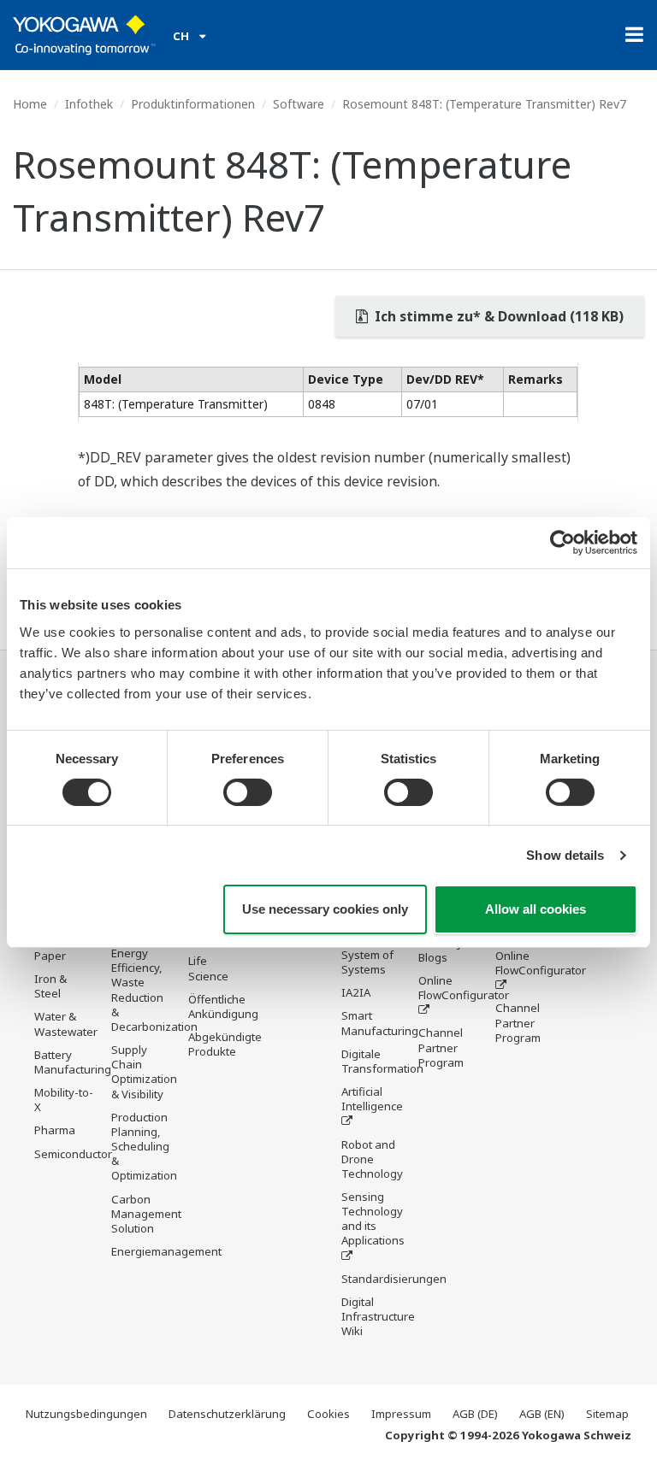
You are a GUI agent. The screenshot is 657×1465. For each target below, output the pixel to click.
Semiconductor (73, 1154)
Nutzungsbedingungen (86, 1413)
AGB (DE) (475, 1413)
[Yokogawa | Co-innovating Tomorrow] (84, 35)
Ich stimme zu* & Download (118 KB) (497, 316)
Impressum (401, 1413)
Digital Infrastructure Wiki (378, 1316)
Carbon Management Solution (146, 1213)
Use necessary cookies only (325, 909)
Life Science (208, 968)
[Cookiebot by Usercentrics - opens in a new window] (562, 543)
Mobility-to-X (63, 1100)
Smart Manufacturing (379, 1023)
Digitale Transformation (382, 1061)
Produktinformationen (193, 104)
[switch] (247, 792)
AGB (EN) (542, 1413)
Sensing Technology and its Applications (373, 1218)
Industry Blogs (440, 950)
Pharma (54, 1130)
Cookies (328, 1413)
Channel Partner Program (441, 1047)
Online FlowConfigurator (463, 988)
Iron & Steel (50, 986)
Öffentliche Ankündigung (223, 1006)
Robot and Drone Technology (372, 1159)
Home (30, 104)
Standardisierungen (394, 1278)
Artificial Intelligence (372, 1099)
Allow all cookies (535, 909)
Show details (565, 855)
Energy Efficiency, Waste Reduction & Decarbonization (154, 989)
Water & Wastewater (66, 1023)
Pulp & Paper (51, 948)
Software (298, 104)
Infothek (89, 104)
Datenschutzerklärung (227, 1413)
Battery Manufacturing (72, 1062)
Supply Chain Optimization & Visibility (144, 1071)
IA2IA (355, 992)
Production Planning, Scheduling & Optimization (144, 1146)
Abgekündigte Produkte (225, 1044)
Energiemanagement (166, 1251)
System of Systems (367, 962)
